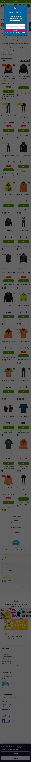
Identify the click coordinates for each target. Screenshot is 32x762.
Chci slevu (15, 30)
